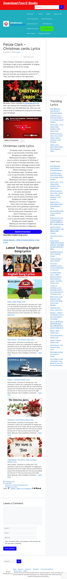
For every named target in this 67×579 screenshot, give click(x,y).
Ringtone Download (44, 33)
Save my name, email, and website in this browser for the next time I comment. (22, 542)
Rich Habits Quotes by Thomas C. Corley (56, 354)
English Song (57, 14)
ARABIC (48, 14)
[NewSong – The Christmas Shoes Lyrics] (24, 407)
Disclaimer (36, 569)
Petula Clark (8, 483)
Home (14, 569)
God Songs (30, 14)
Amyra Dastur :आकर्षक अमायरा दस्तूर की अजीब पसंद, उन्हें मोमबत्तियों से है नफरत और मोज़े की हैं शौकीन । (57, 245)
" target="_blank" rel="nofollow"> (21, 488)
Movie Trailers (31, 33)
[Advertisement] (57, 66)
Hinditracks (16, 23)
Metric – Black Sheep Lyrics (16, 302)
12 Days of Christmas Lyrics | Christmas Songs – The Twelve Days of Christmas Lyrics (56, 290)
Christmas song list (31, 103)
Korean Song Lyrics (46, 19)
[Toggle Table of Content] (21, 140)
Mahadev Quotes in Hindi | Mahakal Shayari (56, 254)
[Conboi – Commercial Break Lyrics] (24, 367)
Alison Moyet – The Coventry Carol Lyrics (20, 339)
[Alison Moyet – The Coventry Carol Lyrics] (24, 327)
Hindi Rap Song (47, 23)
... (3, 492)
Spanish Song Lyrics (33, 28)
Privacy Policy (18, 571)
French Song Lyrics (32, 19)
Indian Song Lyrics (32, 23)
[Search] (61, 7)
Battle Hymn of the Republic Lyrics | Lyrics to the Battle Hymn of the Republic (56, 301)
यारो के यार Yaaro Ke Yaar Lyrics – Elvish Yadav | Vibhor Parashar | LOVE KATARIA (56, 138)
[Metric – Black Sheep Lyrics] (24, 289)
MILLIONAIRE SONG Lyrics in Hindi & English (56, 213)
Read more (11, 315)
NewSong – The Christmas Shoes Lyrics (20, 420)
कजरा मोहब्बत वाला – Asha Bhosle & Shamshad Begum (56, 111)
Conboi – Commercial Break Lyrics (18, 379)
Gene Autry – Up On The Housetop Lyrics (16, 485)
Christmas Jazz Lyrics (11, 486)
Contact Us (28, 569)
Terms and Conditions (47, 569)
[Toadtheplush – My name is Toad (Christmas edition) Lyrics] (24, 447)
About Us (20, 569)
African (41, 14)
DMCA (25, 571)
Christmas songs (47, 28)
